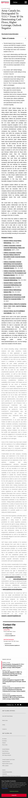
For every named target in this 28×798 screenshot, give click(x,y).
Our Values (4, 738)
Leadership (4, 774)
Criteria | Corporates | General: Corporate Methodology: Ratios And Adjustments (14, 248)
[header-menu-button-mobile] (25, 2)
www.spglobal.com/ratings (13, 577)
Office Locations (5, 765)
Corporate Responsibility (7, 772)
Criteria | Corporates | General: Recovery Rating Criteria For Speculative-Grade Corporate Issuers (14, 255)
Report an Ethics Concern (7, 763)
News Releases (5, 751)
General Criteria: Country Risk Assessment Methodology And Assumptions (12, 285)
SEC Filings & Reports (6, 755)
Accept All (14, 795)
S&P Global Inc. (7, 733)
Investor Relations (5, 749)
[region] (14, 787)
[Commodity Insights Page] (16, 705)
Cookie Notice (5, 788)
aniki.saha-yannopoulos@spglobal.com (12, 645)
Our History (4, 740)
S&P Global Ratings (8, 710)
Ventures (4, 742)
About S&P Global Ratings (7, 716)
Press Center (4, 744)
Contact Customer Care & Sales (8, 759)
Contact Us (4, 729)
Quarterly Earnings (6, 753)
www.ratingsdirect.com (20, 579)
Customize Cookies (14, 791)
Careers (3, 770)
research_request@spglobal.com (11, 616)
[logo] (5, 2)
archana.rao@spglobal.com (10, 635)
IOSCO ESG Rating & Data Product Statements (11, 776)
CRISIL (3, 724)
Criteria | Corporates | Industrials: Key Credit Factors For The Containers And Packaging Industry (15, 273)
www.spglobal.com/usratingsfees (12, 589)
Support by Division (6, 761)
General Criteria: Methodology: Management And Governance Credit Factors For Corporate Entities (14, 297)
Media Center (5, 720)
